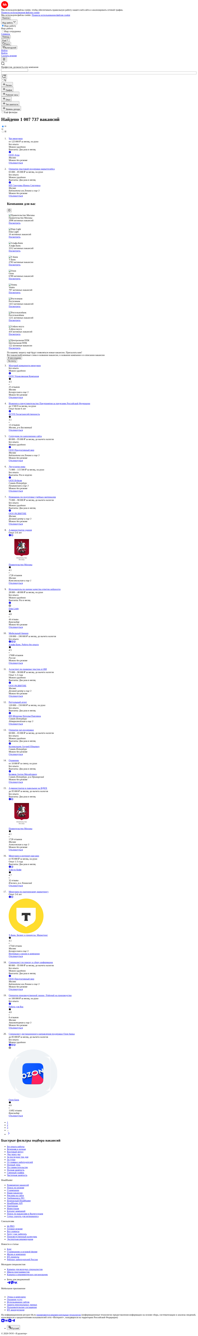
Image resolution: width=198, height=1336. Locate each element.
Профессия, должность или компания (19, 67)
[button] (4, 50)
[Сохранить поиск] (4, 76)
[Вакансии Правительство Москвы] (102, 550)
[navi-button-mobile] (4, 59)
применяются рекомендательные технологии (58, 1315)
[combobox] (14, 70)
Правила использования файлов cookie (51, 15)
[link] (6, 44)
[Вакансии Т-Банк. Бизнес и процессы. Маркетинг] (102, 916)
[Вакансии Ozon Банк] (102, 1074)
